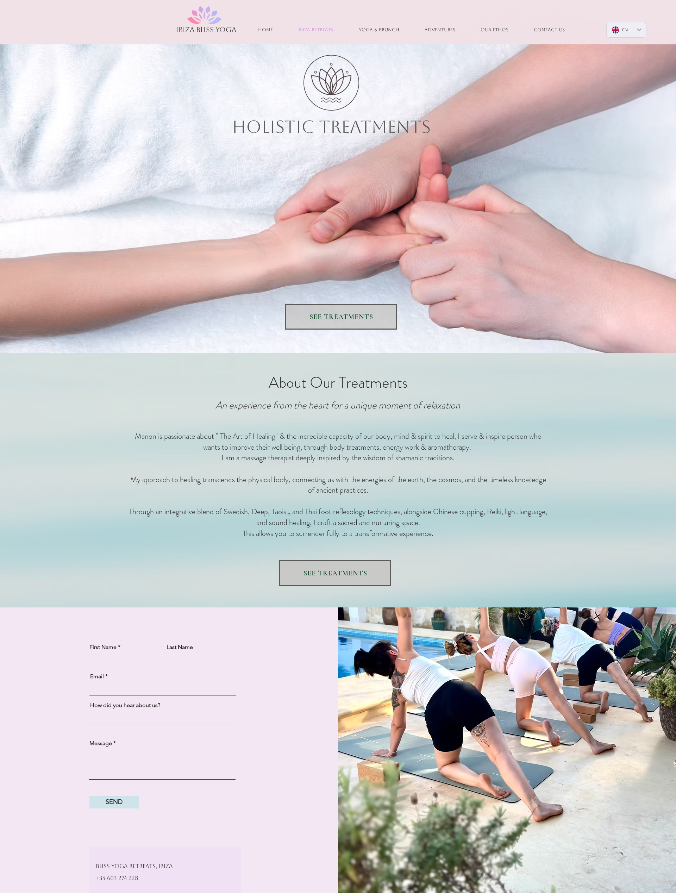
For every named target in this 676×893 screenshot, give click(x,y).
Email (97, 676)
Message (100, 743)
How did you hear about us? (125, 705)
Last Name (180, 647)
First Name (103, 647)
